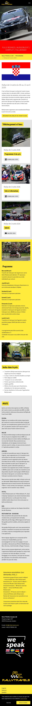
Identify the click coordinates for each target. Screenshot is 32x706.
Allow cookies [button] (23, 703)
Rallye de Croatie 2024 (12, 224)
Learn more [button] (23, 698)
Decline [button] (8, 703)
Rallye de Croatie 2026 (12, 150)
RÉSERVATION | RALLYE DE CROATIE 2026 (15, 116)
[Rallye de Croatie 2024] (16, 211)
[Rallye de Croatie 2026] (16, 137)
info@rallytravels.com (12, 625)
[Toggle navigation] (29, 3)
